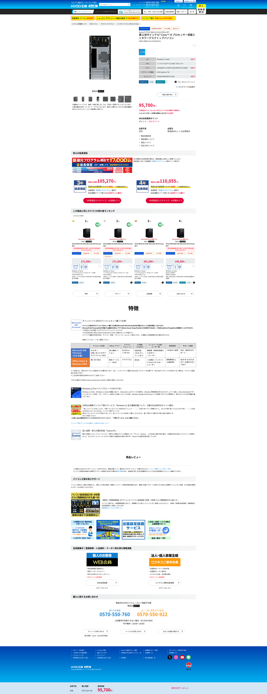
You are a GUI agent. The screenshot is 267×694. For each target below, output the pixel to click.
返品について (146, 142)
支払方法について (147, 145)
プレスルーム (77, 655)
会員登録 (163, 1)
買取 (192, 12)
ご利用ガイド (178, 1)
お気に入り (184, 7)
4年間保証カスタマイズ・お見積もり (164, 200)
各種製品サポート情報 (151, 650)
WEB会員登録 (102, 582)
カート (178, 7)
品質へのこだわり (102, 653)
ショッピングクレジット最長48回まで (118, 18)
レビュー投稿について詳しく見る (160, 469)
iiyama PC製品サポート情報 (129, 650)
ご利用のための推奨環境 (80, 653)
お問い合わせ (181, 294)
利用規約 (123, 658)
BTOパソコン (93, 24)
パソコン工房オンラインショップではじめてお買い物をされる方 (131, 11)
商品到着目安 (146, 136)
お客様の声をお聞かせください (130, 653)
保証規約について (147, 139)
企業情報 (147, 653)
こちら (95, 340)
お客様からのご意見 (190, 1)
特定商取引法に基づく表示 (80, 658)
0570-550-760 (114, 614)
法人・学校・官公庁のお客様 (153, 12)
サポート (118, 294)
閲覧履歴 (191, 7)
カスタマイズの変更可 (186, 87)
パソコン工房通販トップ (79, 24)
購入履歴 (120, 471)
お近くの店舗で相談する (171, 631)
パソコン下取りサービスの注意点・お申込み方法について (90, 423)
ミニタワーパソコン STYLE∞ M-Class (128, 24)
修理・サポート (181, 12)
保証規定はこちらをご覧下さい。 (113, 508)
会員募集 (149, 294)
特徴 (86, 294)
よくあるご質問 (101, 650)
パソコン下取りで (158, 18)
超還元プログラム (158, 161)
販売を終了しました (180, 688)
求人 (201, 8)
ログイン (170, 1)
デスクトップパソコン (107, 24)
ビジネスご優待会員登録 (165, 582)
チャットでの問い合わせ (96, 631)
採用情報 (171, 653)
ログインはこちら (102, 588)
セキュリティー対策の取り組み (178, 650)
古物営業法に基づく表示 (104, 658)
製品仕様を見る (167, 94)
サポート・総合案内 (78, 650)
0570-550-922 (152, 614)
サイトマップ (101, 655)
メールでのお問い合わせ (133, 631)
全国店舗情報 (169, 12)
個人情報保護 (149, 658)
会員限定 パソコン (83, 18)
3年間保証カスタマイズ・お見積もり (102, 200)
